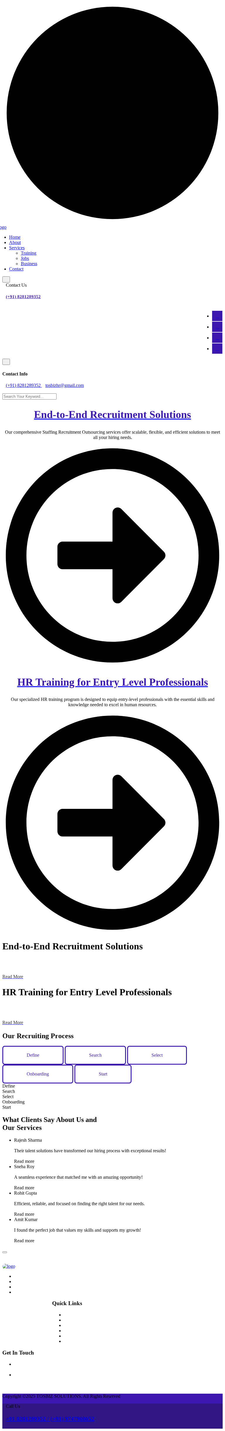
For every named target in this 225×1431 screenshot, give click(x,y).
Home (15, 237)
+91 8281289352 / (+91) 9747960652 (50, 1418)
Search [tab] (95, 1055)
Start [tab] (103, 1073)
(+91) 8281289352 (23, 296)
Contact (16, 268)
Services (17, 247)
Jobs (25, 258)
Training (28, 253)
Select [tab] (157, 1055)
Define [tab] (33, 1055)
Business (29, 263)
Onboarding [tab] (38, 1073)
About (15, 242)
